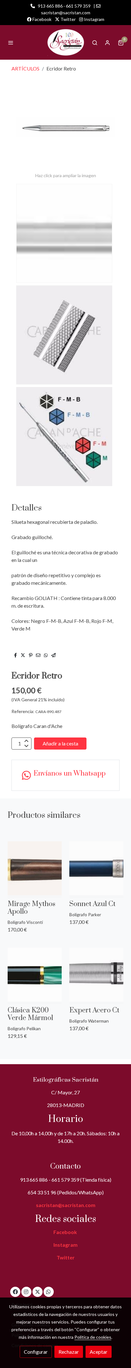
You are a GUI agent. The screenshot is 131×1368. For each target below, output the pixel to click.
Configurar (36, 1352)
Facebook (41, 19)
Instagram (93, 19)
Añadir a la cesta (60, 743)
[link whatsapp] (48, 1291)
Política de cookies (92, 1337)
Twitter (67, 19)
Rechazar (69, 1352)
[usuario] (107, 42)
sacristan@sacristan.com (65, 1205)
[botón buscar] (94, 42)
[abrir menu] (11, 42)
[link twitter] (37, 1291)
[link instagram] (26, 1291)
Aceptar (98, 1352)
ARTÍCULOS (25, 68)
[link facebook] (15, 1291)
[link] (65, 42)
